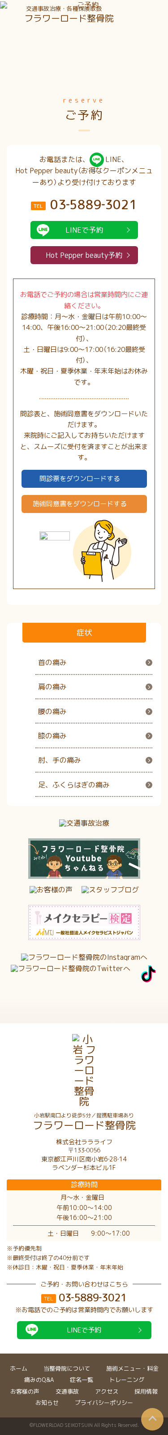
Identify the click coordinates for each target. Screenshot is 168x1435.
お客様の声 (24, 1391)
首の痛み (52, 662)
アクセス (106, 1391)
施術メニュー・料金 (132, 1368)
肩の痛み (52, 687)
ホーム (18, 1368)
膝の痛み (52, 736)
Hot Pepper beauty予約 (84, 255)
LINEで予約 (84, 230)
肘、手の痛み (59, 760)
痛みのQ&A (39, 1380)
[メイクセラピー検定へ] (84, 922)
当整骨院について (66, 1368)
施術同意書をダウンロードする (80, 503)
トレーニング (126, 1380)
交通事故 (67, 1391)
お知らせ (47, 1403)
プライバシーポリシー (104, 1403)
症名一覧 (81, 1380)
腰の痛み (52, 711)
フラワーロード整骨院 (84, 1121)
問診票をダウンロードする (79, 478)
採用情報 (146, 1391)
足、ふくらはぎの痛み (74, 785)
